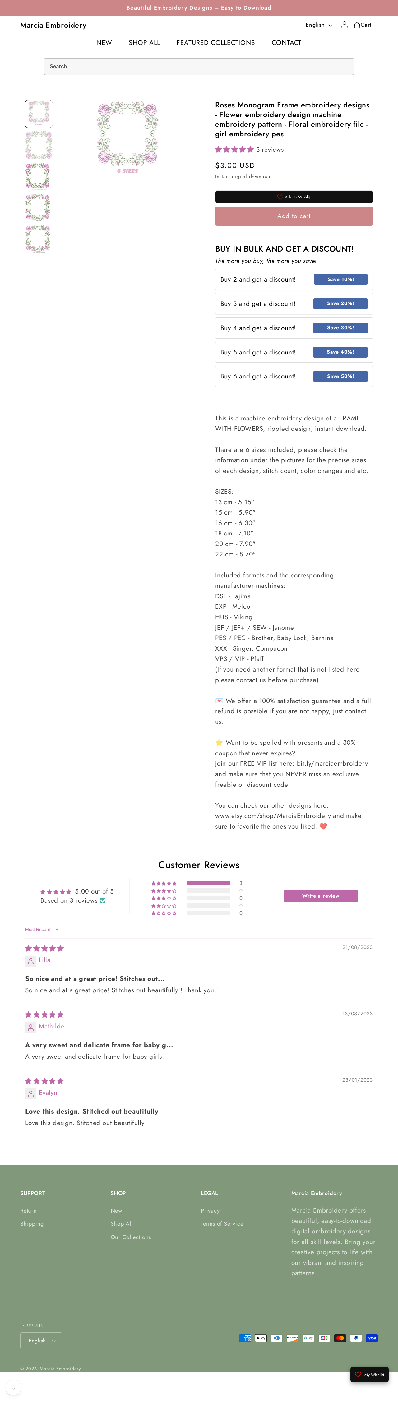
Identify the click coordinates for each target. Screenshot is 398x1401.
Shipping (32, 1224)
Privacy (210, 1211)
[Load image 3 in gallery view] (39, 176)
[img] (44, 948)
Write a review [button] (321, 896)
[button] (235, 149)
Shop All (122, 1224)
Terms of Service (222, 1224)
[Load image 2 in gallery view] (39, 145)
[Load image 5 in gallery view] (39, 239)
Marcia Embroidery (60, 1368)
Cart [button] (364, 25)
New (116, 1211)
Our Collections (131, 1237)
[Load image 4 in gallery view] (39, 207)
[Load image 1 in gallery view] (39, 114)
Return (28, 1211)
